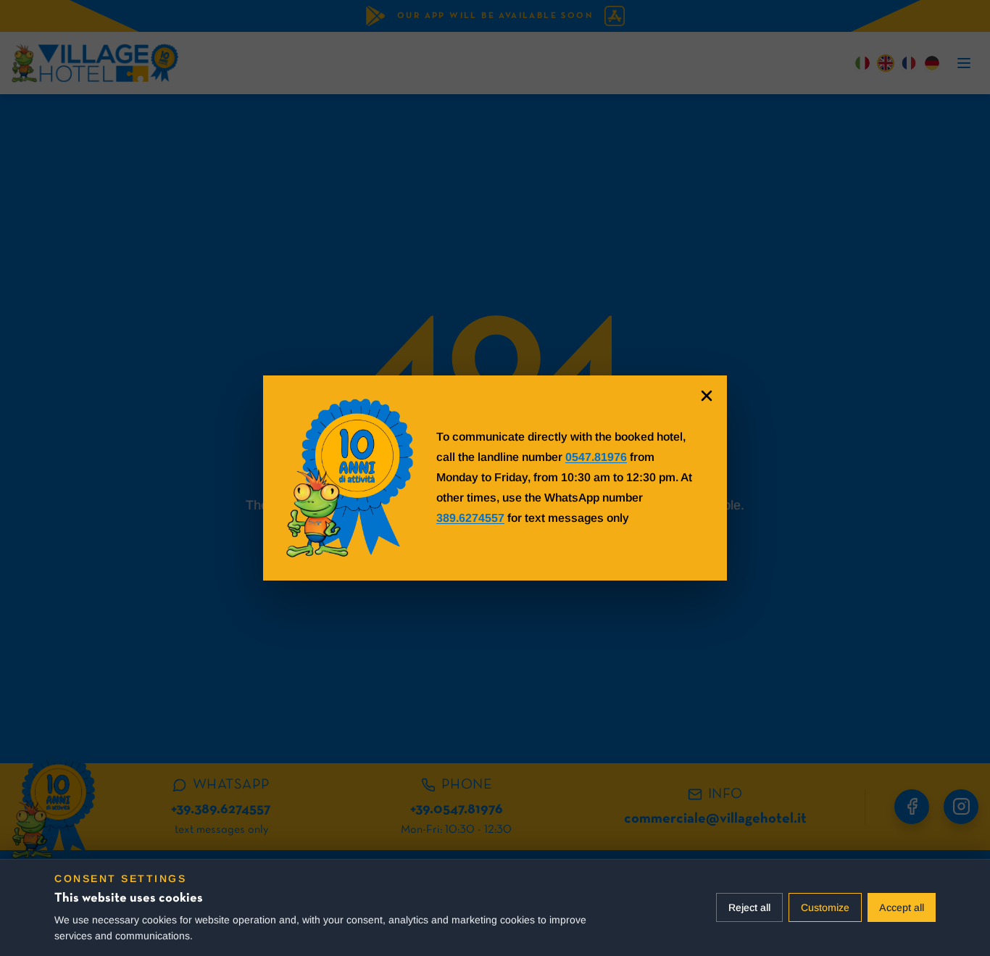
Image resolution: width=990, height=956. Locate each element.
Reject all (749, 907)
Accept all (901, 907)
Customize (825, 907)
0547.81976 (596, 457)
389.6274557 (470, 518)
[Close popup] (706, 395)
